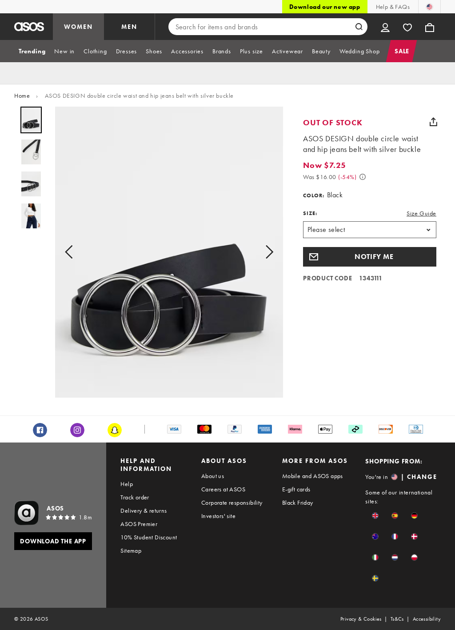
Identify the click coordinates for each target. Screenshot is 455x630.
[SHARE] (433, 122)
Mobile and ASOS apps (312, 476)
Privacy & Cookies (361, 618)
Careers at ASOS (223, 489)
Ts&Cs (397, 618)
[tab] (32, 51)
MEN (129, 27)
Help (126, 484)
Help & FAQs (393, 7)
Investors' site (218, 516)
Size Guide (421, 213)
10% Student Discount (148, 537)
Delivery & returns (143, 510)
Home (22, 96)
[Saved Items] (407, 26)
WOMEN (78, 27)
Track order (134, 497)
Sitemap (130, 550)
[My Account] (385, 26)
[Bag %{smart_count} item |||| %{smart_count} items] (430, 26)
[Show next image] (266, 252)
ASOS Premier (138, 524)
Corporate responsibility (232, 502)
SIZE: (310, 213)
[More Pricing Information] (362, 177)
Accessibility (427, 618)
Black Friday (297, 502)
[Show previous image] (71, 252)
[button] (369, 257)
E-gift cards (296, 489)
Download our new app (324, 7)
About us (212, 476)
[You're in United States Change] (429, 6)
